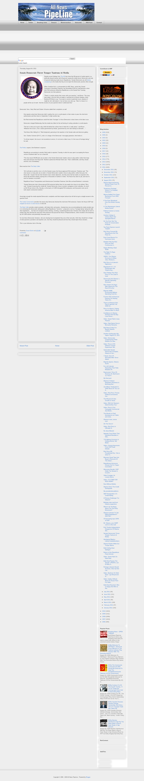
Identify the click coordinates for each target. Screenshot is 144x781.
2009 (104, 614)
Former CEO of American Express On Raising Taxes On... (111, 298)
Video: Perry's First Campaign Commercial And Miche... (111, 409)
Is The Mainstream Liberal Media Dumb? (112, 207)
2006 (104, 622)
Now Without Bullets (110, 484)
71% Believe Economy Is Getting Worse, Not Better (111, 441)
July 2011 (107, 591)
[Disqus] (57, 264)
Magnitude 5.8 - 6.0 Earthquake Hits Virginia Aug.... (110, 268)
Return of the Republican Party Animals (111, 553)
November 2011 (109, 172)
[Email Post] (44, 230)
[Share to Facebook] (26, 235)
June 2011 (107, 594)
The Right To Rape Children (109, 253)
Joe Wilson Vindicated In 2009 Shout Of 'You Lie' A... (112, 388)
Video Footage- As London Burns (109, 476)
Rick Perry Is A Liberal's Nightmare (111, 263)
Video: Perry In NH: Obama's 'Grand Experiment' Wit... (110, 345)
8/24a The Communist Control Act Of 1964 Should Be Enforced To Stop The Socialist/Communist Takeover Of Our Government (111, 669)
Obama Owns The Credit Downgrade (111, 487)
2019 (104, 145)
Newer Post (24, 346)
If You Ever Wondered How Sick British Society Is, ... (112, 202)
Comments (23, 232)
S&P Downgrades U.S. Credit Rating (110, 494)
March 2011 (108, 602)
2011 (104, 167)
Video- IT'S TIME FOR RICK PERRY (110, 480)
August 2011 (108, 180)
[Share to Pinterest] (28, 235)
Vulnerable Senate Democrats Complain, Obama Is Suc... (111, 351)
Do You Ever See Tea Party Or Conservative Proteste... (111, 222)
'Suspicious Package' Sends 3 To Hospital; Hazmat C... (111, 190)
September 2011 (109, 177)
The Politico (23, 147)
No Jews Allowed (109, 431)
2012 (104, 164)
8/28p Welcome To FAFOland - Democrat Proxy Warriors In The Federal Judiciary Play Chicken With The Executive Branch (111, 649)
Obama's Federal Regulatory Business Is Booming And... (111, 382)
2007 (104, 619)
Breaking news (42, 22)
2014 (104, 159)
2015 (104, 156)
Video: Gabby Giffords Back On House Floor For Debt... (111, 580)
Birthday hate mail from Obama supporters (111, 503)
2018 (104, 148)
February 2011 (108, 605)
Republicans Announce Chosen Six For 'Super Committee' (111, 465)
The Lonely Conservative (27, 202)
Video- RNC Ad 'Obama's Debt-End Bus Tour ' (111, 404)
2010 (104, 611)
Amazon (54, 22)
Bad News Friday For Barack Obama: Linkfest (110, 329)
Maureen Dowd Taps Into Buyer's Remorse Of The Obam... (111, 459)
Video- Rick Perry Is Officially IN (110, 427)
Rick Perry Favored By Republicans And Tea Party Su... (111, 233)
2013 (104, 162)
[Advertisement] (72, 41)
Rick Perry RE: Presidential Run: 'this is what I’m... (112, 453)
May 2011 (107, 597)
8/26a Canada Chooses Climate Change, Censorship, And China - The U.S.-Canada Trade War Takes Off (115, 705)
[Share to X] (24, 235)
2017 (104, 151)
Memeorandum (66, 22)
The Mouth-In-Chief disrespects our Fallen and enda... (111, 415)
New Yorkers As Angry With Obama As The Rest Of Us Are (110, 286)
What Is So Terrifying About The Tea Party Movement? (111, 508)
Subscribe (78, 22)
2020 (104, 143)
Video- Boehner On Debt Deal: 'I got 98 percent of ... (111, 574)
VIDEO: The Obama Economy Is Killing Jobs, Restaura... (110, 258)
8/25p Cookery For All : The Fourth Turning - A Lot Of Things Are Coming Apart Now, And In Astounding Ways (115, 688)
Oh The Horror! (108, 424)
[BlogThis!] (23, 235)
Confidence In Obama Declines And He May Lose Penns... (111, 314)
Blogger (88, 777)
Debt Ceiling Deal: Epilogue (109, 548)
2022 (104, 140)
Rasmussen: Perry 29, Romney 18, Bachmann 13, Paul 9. (112, 373)
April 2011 (107, 599)
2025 (104, 135)
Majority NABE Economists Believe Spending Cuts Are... (111, 292)
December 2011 (109, 169)
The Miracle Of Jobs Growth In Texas (110, 399)
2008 (104, 616)
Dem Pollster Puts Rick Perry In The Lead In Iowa (111, 274)
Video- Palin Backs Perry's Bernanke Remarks (112, 324)
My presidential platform (111, 491)
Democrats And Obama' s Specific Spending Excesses (111, 280)
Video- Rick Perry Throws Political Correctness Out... (111, 394)
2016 (104, 153)
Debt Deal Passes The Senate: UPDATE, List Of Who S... (111, 562)
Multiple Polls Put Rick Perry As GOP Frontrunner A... (110, 243)
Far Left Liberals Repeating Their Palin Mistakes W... (111, 367)
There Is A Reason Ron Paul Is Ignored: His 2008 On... (111, 304)
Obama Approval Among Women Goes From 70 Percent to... (111, 184)
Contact (99, 22)
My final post (107, 378)
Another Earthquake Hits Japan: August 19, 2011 (112, 334)
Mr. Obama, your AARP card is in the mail (111, 523)
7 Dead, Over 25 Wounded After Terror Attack (111, 357)
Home (22, 22)
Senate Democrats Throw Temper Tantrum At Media (111, 535)
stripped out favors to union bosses (30, 203)
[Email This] (21, 235)
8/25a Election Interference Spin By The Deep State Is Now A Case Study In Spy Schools (116, 723)
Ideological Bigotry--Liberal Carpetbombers (111, 540)
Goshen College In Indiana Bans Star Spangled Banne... (110, 216)
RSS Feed (89, 22)
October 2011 (108, 175)
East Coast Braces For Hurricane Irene (111, 238)
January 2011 (108, 608)
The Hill (63, 76)
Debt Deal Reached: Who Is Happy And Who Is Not (111, 586)
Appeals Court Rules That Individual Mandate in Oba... (112, 435)
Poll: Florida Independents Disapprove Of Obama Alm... (112, 529)
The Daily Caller (35, 166)
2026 (104, 132)
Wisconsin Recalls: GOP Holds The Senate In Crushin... (111, 471)
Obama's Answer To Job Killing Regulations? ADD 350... (111, 514)
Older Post (90, 346)
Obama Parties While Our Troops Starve (111, 544)
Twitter (30, 22)
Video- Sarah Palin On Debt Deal (110, 557)
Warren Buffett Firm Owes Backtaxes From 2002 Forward (112, 196)
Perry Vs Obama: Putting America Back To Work (111, 309)
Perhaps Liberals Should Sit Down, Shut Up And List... (111, 568)
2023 (104, 137)
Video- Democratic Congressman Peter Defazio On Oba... (110, 339)
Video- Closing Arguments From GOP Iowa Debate (112, 447)
